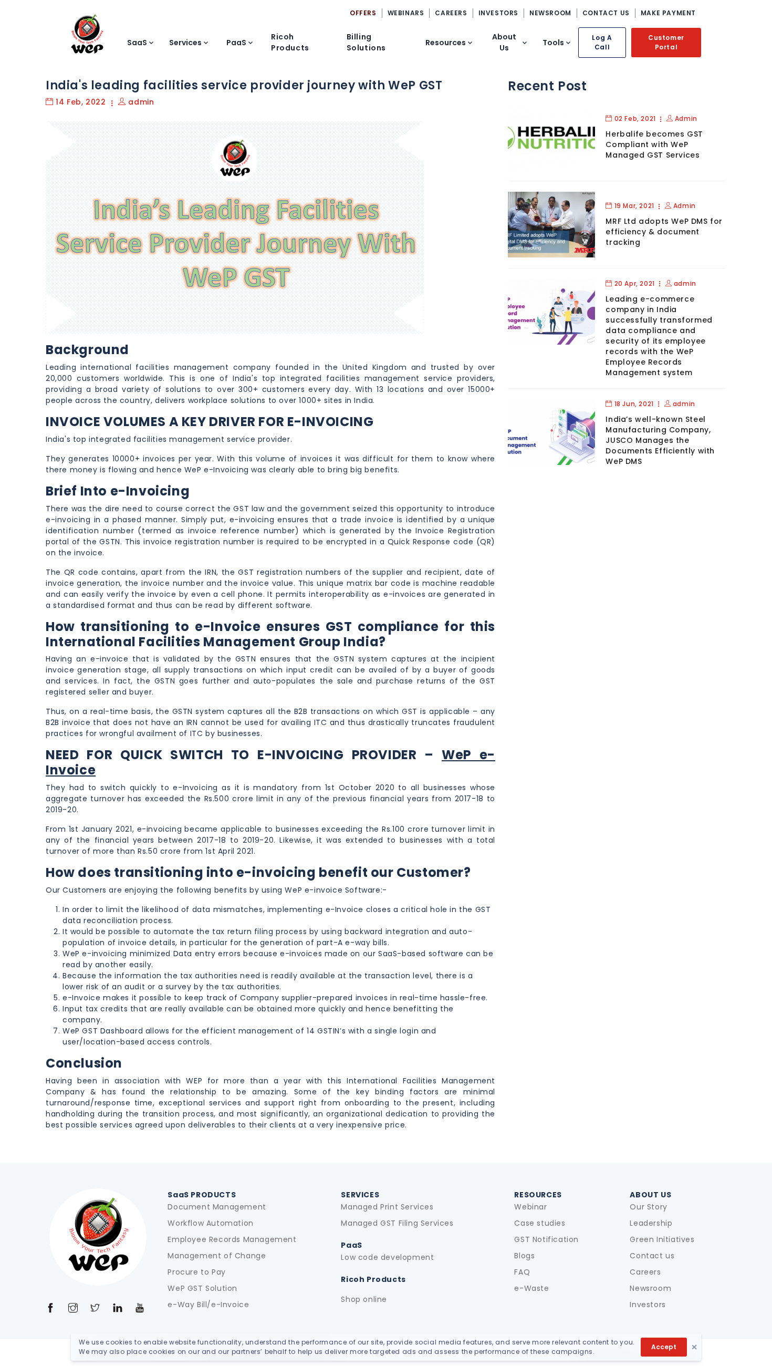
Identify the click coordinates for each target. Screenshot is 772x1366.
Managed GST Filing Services (397, 1223)
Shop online (364, 1299)
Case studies (539, 1223)
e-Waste (531, 1288)
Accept (663, 1346)
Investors (647, 1304)
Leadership (651, 1223)
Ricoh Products (290, 42)
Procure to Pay (196, 1272)
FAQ (522, 1272)
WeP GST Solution (202, 1288)
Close (694, 1347)
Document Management (217, 1207)
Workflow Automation (210, 1223)
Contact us (652, 1255)
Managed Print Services (387, 1207)
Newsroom (650, 1288)
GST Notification (546, 1239)
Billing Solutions (366, 42)
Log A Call (602, 42)
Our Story (648, 1207)
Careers (645, 1272)
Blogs (524, 1255)
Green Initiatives (662, 1239)
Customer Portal (666, 42)
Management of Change (217, 1255)
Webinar (530, 1207)
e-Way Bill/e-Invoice (208, 1304)
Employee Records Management (232, 1239)
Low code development (387, 1257)
